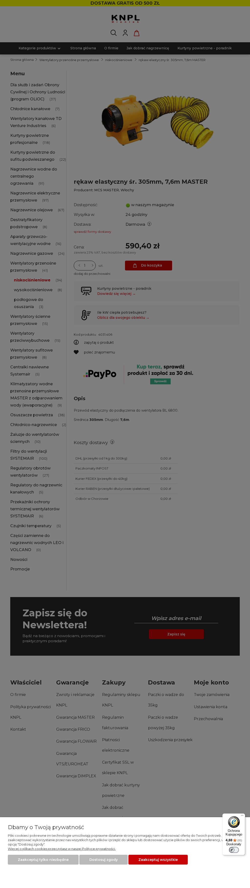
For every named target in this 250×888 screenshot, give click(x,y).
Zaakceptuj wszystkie (158, 859)
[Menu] (242, 816)
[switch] (234, 850)
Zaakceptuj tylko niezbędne (43, 859)
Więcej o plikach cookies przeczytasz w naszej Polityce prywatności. (62, 849)
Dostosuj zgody (103, 859)
